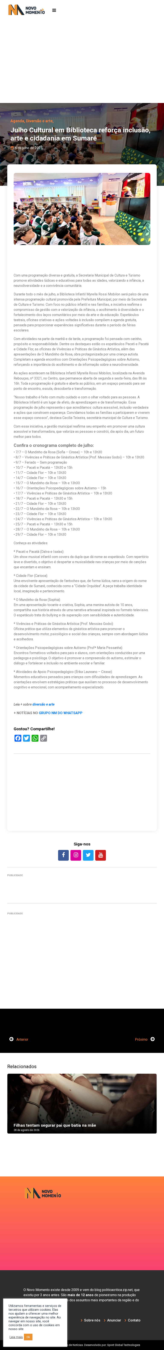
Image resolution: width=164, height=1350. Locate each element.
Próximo (141, 1039)
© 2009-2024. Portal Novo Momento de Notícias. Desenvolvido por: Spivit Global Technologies (82, 1345)
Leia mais (16, 1337)
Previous (13, 1108)
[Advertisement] (82, 71)
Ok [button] (28, 1337)
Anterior (22, 1039)
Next (150, 1108)
